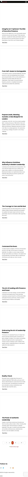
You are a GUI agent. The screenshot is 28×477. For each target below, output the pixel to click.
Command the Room (9, 246)
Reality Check (7, 376)
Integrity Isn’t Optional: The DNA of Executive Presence (13, 30)
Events (1, 458)
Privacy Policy (3, 460)
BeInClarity (17, 472)
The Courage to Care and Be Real (14, 206)
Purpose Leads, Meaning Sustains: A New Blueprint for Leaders (12, 117)
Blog (1, 456)
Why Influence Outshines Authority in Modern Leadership (13, 163)
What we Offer (3, 452)
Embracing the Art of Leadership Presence (13, 331)
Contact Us (3, 454)
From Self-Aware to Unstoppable (14, 71)
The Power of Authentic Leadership (10, 419)
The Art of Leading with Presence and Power (14, 289)
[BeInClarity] (4, 2)
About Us (2, 450)
